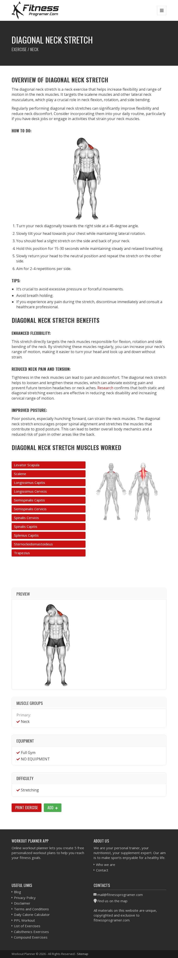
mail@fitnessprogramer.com (120, 894)
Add (51, 807)
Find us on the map (112, 901)
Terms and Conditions (31, 909)
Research (105, 387)
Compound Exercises (31, 937)
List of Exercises (27, 926)
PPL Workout (24, 920)
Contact (102, 870)
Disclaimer (22, 903)
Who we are (105, 864)
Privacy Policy (25, 897)
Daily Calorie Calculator (32, 914)
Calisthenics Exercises (31, 931)
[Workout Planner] (35, 10)
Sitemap (82, 954)
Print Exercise (26, 807)
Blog (17, 892)
